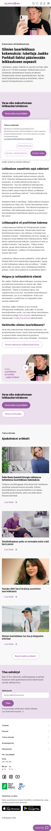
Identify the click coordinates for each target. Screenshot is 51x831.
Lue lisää (8, 502)
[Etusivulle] (12, 2)
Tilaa (7, 703)
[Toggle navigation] (48, 2)
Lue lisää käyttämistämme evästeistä (18, 139)
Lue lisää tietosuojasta (12, 711)
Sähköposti (7, 691)
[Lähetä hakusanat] (33, 3)
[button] (44, 3)
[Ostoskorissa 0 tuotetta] (40, 3)
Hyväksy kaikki (38, 153)
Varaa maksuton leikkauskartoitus (22, 344)
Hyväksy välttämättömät (16, 153)
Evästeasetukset (25, 146)
